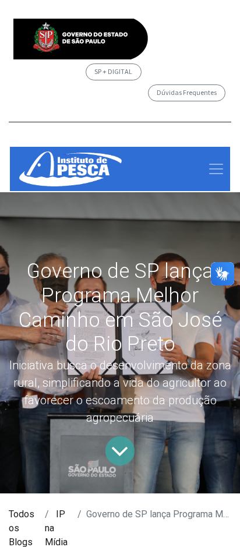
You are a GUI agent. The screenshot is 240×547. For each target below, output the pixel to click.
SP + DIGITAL (113, 71)
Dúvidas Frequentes (187, 92)
